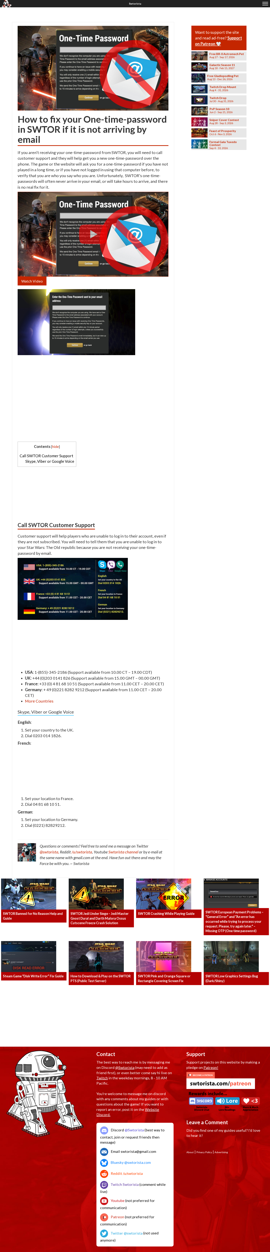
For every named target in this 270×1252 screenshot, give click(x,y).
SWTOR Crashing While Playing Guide (166, 914)
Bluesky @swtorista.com (130, 1162)
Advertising (221, 1152)
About (190, 1152)
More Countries (39, 701)
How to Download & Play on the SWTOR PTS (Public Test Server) (101, 978)
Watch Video (32, 281)
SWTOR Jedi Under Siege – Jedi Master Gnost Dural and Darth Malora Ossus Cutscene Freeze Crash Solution (100, 918)
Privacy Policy (204, 1152)
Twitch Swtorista (124, 1184)
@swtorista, (49, 851)
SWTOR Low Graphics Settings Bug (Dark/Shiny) (232, 978)
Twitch (102, 1078)
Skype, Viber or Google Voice (49, 461)
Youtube (117, 1200)
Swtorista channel (123, 851)
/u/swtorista (82, 851)
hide (55, 446)
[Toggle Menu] (265, 3)
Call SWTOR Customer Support (46, 455)
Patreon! (211, 1067)
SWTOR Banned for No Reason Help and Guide (33, 916)
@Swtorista (124, 1067)
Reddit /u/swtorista (126, 1173)
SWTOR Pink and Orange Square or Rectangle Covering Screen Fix (164, 978)
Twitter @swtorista (126, 1233)
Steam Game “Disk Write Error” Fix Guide (33, 976)
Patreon (117, 1217)
